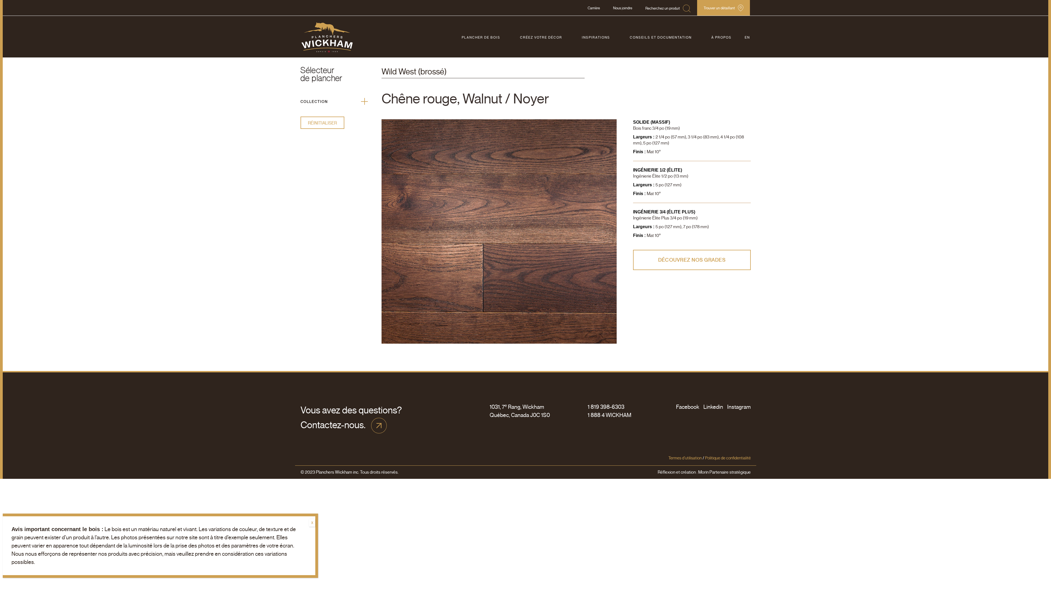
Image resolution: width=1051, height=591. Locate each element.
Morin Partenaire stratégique (724, 472)
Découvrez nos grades (692, 260)
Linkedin (713, 407)
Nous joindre (622, 8)
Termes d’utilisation (685, 458)
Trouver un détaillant (719, 8)
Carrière (594, 8)
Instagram (739, 407)
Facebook (687, 407)
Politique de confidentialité (728, 458)
